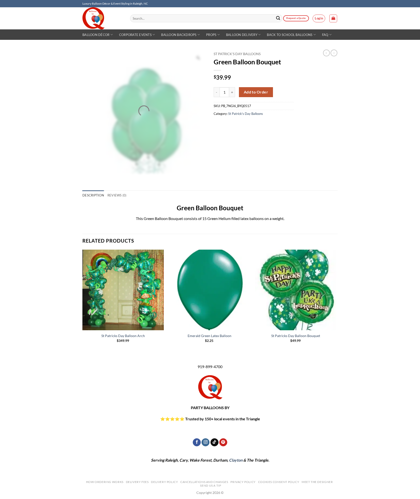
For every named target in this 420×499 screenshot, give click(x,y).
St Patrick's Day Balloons (237, 54)
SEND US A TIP (210, 485)
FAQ (325, 35)
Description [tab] (93, 195)
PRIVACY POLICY (243, 482)
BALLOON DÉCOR (95, 35)
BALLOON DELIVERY (241, 35)
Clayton (236, 460)
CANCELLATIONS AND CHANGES (204, 482)
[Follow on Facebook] (197, 442)
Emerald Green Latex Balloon (209, 336)
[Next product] (326, 53)
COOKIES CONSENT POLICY (278, 482)
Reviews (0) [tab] (117, 195)
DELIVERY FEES (137, 482)
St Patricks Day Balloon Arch (123, 336)
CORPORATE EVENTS (135, 35)
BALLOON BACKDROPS (178, 35)
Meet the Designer (317, 482)
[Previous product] (334, 53)
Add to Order (256, 92)
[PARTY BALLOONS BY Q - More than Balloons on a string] (102, 18)
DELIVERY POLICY (164, 482)
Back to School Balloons (289, 35)
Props (211, 35)
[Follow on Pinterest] (223, 442)
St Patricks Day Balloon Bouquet (295, 336)
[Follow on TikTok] (214, 442)
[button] (319, 18)
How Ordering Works (104, 482)
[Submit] (278, 18)
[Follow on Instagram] (205, 442)
